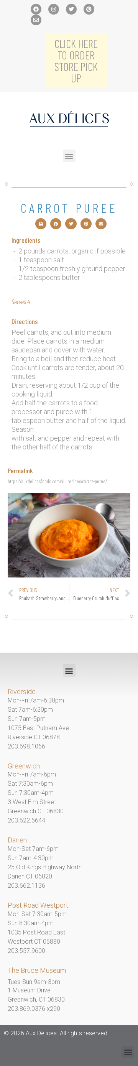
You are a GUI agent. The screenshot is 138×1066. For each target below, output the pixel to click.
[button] (69, 156)
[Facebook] (36, 9)
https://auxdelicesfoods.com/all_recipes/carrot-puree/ (57, 481)
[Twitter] (71, 9)
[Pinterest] (89, 9)
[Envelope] (36, 20)
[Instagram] (53, 9)
